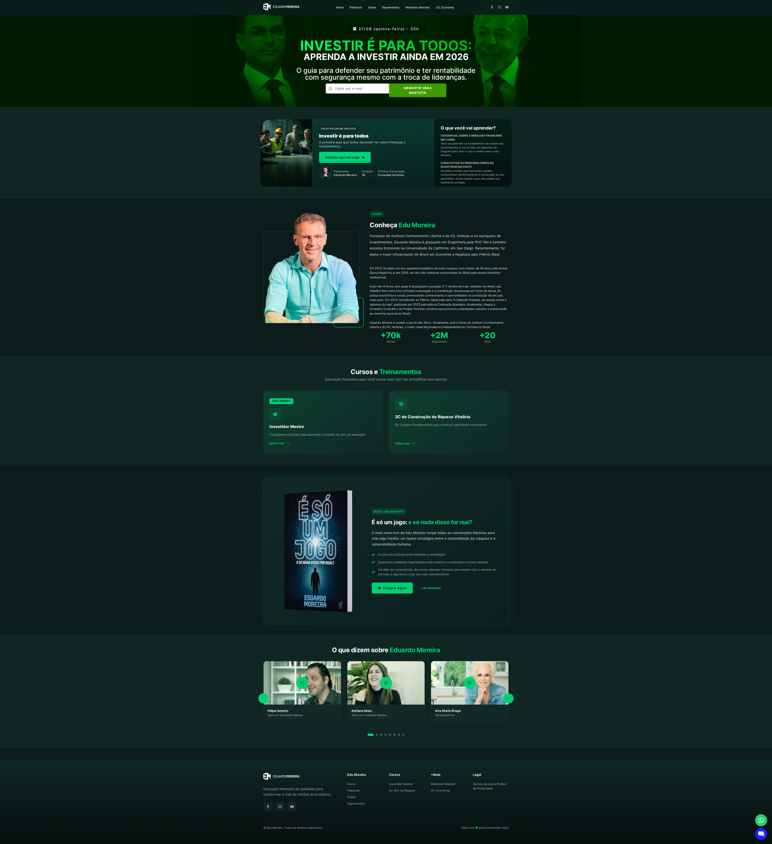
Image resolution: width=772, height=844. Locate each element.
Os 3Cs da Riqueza (402, 790)
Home (340, 7)
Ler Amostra (431, 588)
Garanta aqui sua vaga (342, 157)
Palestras (356, 7)
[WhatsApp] (761, 820)
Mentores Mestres (418, 7)
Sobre (372, 7)
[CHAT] (761, 834)
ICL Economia (445, 7)
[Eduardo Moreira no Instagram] (499, 7)
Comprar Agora (395, 588)
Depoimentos (390, 7)
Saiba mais (276, 443)
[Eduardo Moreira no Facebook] (492, 7)
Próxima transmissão (391, 173)
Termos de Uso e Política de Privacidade (490, 786)
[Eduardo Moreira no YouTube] (507, 7)
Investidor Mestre (401, 784)
